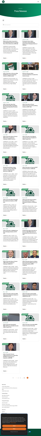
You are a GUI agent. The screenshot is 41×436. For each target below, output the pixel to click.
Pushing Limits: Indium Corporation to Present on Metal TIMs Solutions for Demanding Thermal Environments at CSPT (29, 232)
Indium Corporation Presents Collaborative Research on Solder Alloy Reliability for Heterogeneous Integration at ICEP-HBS (10, 356)
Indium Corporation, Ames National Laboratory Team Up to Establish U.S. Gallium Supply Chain (29, 138)
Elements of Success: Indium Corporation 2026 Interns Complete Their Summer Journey (30, 74)
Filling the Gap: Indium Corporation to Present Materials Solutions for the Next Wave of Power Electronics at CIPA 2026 (10, 42)
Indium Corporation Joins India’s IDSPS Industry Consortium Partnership (29, 325)
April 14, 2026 (5, 352)
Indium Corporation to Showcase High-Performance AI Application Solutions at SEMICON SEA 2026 (10, 295)
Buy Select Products (5, 395)
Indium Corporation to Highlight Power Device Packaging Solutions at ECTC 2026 (10, 232)
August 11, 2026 (6, 102)
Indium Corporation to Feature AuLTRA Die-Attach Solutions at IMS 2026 (30, 168)
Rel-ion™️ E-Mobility (5, 407)
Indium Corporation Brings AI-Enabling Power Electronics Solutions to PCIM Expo (10, 201)
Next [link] (27, 378)
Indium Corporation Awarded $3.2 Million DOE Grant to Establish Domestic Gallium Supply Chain (10, 326)
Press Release (5, 31)
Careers (3, 411)
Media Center (4, 413)
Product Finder (4, 393)
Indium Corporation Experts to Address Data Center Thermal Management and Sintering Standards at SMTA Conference (29, 263)
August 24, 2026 (6, 39)
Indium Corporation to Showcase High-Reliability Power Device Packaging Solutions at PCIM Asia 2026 (10, 74)
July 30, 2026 (24, 102)
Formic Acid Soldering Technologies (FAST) (9, 405)
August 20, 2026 (6, 71)
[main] (20, 190)
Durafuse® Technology (6, 404)
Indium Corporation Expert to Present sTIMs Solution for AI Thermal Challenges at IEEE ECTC (10, 262)
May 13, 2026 (5, 259)
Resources (4, 384)
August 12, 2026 (25, 71)
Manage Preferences (14, 431)
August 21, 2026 (25, 39)
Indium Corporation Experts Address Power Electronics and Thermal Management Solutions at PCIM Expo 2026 (29, 201)
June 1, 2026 (5, 165)
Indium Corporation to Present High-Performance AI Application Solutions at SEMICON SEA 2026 (29, 295)
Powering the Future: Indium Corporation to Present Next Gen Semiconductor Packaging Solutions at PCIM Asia (29, 43)
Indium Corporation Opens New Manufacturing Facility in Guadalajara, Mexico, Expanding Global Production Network (10, 106)
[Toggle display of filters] (20, 20)
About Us (3, 409)
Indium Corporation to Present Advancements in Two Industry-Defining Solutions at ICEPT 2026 (30, 105)
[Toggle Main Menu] (38, 1)
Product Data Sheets (5, 386)
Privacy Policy (13, 422)
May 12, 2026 (24, 259)
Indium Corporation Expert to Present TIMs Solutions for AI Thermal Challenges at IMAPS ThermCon (10, 138)
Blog (3, 389)
